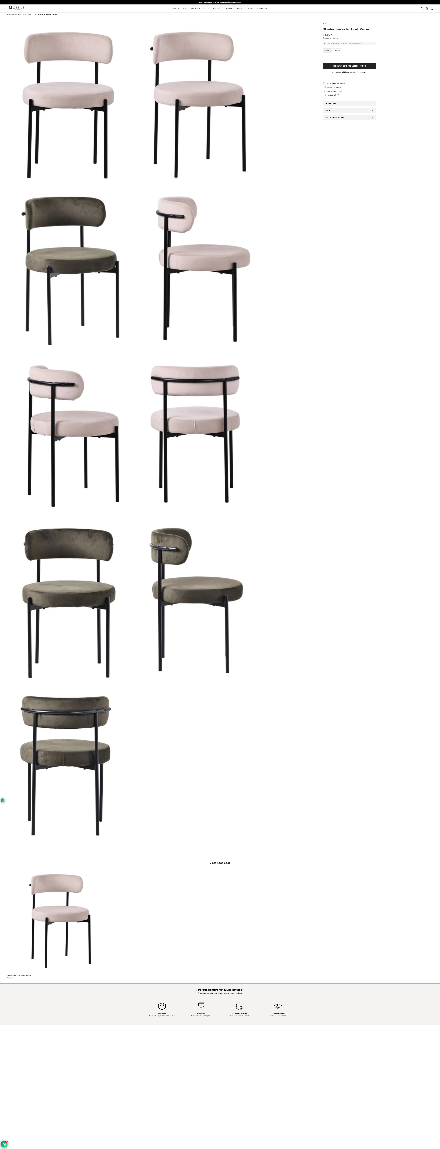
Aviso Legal (226, 1069)
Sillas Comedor (27, 14)
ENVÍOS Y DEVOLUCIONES (335, 117)
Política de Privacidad (230, 1055)
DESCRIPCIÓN (331, 104)
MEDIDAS (329, 110)
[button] (184, 8)
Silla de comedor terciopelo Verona (19, 975)
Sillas (19, 14)
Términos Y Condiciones (231, 1059)
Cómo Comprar (141, 1069)
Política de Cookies (229, 1062)
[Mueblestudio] (16, 8)
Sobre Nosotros (142, 1059)
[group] (220, 2)
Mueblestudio (11, 14)
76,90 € (10, 978)
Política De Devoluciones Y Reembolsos (236, 1072)
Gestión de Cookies (229, 1066)
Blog (137, 1076)
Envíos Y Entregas (142, 1066)
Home (138, 1055)
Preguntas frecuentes (144, 1072)
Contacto (139, 1062)
